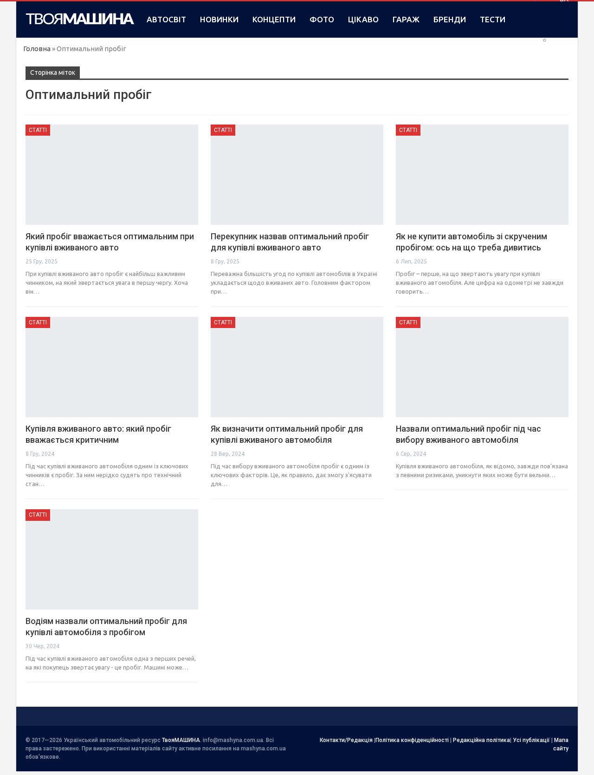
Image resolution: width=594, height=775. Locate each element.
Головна (37, 49)
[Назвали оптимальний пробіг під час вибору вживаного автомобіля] (482, 367)
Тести (492, 19)
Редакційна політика (481, 740)
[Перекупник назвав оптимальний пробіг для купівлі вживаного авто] (297, 175)
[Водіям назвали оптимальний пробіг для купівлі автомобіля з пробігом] (112, 559)
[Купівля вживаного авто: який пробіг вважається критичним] (112, 367)
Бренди (449, 19)
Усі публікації (531, 740)
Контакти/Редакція (346, 740)
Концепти (274, 19)
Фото (322, 19)
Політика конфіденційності (412, 740)
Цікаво (363, 19)
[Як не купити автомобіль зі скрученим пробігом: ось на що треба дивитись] (482, 175)
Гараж (406, 19)
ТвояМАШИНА (181, 740)
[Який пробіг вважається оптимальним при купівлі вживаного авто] (112, 175)
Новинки (219, 19)
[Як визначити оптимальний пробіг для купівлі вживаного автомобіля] (297, 367)
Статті (38, 130)
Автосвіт (166, 19)
